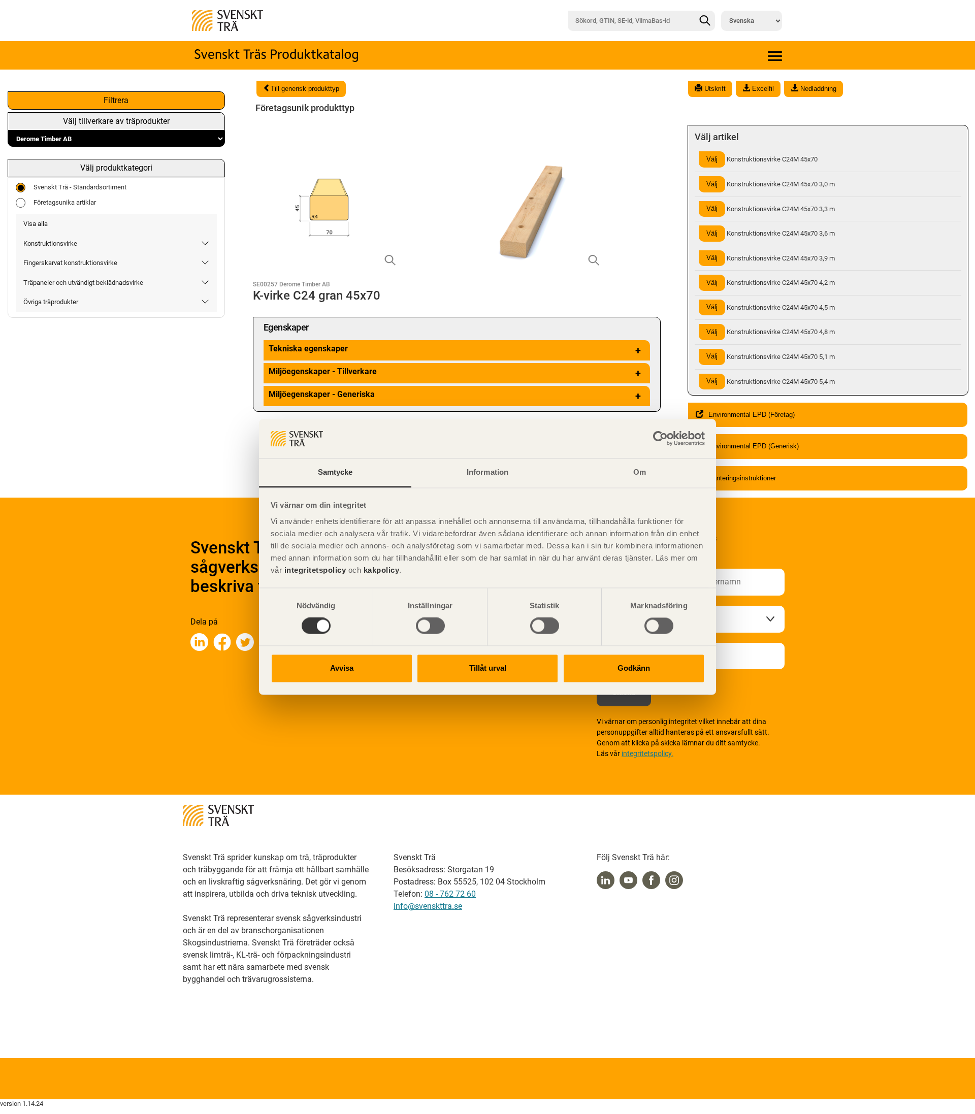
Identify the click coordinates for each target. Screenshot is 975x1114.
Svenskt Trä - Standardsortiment (80, 187)
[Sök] (705, 21)
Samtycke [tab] (335, 472)
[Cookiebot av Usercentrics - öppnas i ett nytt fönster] (660, 438)
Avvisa (341, 668)
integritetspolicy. (647, 753)
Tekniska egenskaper (455, 350)
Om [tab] (639, 472)
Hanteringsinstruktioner (742, 478)
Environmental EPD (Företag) (751, 414)
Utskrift (714, 88)
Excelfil (762, 88)
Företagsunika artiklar (65, 202)
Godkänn (634, 668)
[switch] (430, 626)
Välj (712, 159)
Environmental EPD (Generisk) (753, 446)
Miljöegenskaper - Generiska (455, 395)
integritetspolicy (314, 570)
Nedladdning (817, 88)
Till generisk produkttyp (305, 88)
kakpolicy (382, 570)
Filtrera (116, 100)
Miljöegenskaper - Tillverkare (455, 373)
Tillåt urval (487, 668)
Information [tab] (487, 472)
